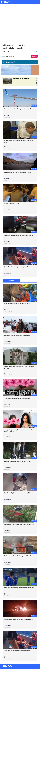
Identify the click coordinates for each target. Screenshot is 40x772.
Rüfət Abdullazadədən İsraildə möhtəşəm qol (19, 587)
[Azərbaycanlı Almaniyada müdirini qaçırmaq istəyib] (20, 129)
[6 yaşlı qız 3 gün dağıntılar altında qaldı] (20, 482)
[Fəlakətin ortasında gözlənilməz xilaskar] (20, 292)
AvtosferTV (7, 115)
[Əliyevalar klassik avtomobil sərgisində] (20, 324)
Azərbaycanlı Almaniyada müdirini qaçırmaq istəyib (18, 141)
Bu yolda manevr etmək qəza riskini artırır (17, 172)
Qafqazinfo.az (7, 147)
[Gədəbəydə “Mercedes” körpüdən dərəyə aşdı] (20, 513)
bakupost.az (7, 404)
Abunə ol (34, 56)
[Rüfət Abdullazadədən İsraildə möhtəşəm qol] (20, 576)
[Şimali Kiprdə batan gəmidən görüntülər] (20, 256)
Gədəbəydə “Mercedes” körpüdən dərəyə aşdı (19, 524)
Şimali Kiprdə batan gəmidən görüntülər (17, 267)
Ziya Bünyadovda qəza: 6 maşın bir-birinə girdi (19, 235)
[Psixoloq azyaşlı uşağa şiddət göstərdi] (20, 387)
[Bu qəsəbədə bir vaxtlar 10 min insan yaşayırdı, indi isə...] (20, 356)
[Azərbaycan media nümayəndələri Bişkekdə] (20, 98)
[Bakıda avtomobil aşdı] (20, 193)
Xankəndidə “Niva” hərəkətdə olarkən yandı (18, 619)
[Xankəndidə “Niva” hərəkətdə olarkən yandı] (20, 608)
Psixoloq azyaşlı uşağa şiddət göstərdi (17, 398)
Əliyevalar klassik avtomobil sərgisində (17, 335)
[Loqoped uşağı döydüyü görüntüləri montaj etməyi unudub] (20, 419)
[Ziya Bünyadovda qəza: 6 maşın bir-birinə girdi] (20, 224)
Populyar (11, 280)
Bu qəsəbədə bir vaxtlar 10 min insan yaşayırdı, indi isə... (19, 367)
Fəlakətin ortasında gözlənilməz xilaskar (17, 303)
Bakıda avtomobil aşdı (11, 203)
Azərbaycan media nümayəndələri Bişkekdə (18, 109)
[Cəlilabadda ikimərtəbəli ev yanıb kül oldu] (20, 545)
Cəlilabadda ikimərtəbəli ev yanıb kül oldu (18, 556)
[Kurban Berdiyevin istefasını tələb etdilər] (20, 450)
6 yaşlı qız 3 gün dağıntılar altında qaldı (17, 493)
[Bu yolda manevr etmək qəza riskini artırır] (20, 161)
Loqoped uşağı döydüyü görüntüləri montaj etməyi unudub (18, 430)
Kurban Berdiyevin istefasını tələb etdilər (17, 461)
